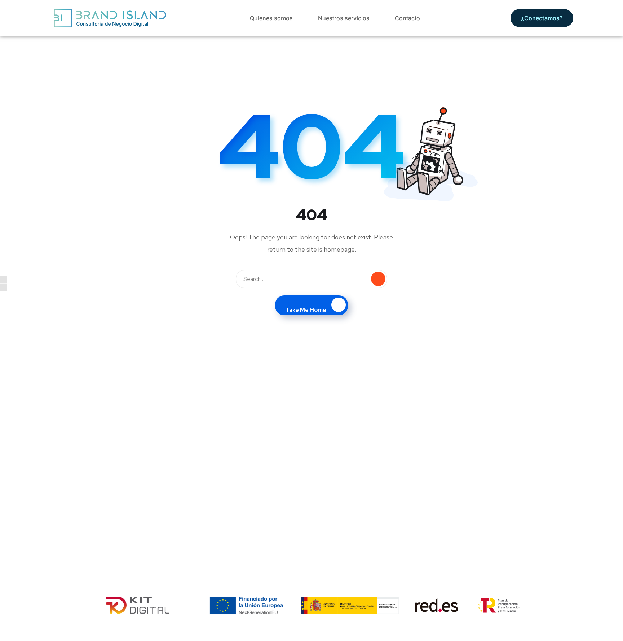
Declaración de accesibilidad (450, 633)
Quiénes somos (271, 18)
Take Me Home (306, 310)
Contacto (407, 18)
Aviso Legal (279, 633)
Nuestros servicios (344, 18)
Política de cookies (326, 633)
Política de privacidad (383, 633)
